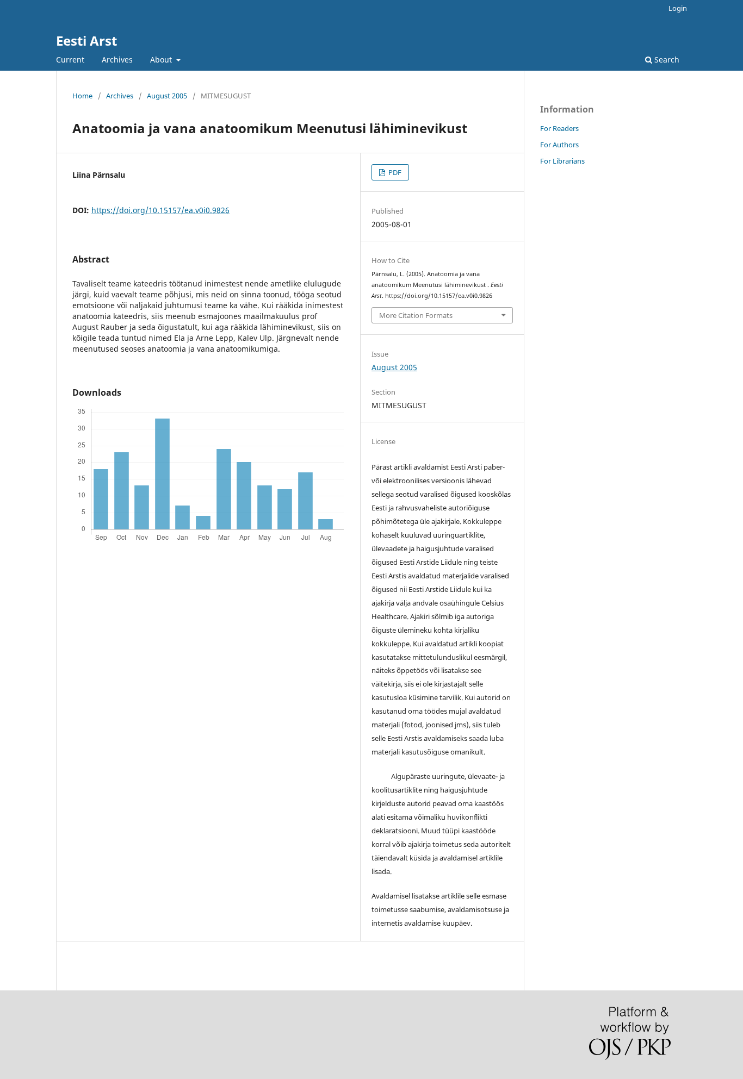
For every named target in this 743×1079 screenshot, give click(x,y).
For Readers (559, 128)
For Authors (559, 144)
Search (665, 59)
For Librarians (562, 161)
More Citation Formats (416, 315)
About (162, 59)
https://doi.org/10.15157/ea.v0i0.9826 (160, 210)
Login (677, 8)
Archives (117, 59)
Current (70, 59)
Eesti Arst (86, 40)
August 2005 (167, 96)
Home (82, 96)
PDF (394, 172)
